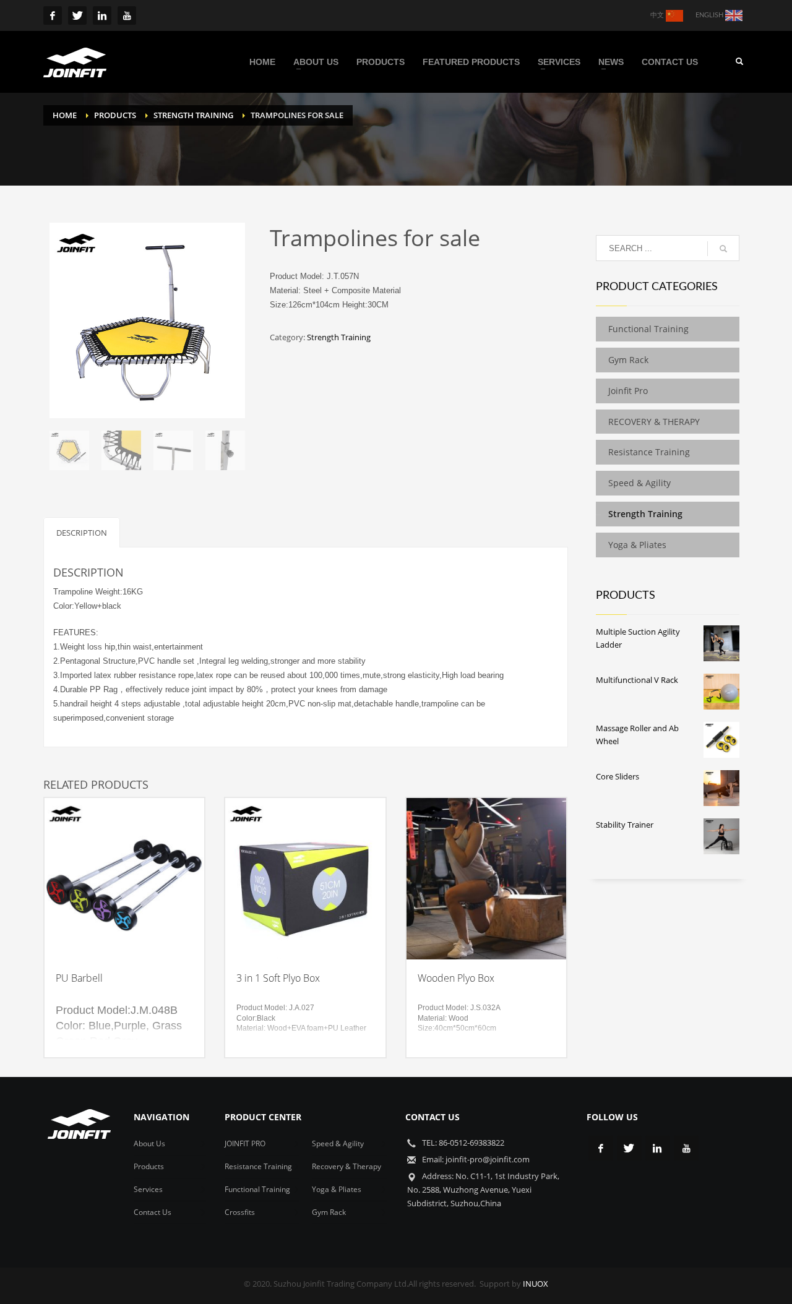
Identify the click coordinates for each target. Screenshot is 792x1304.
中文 (658, 15)
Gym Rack (628, 360)
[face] (52, 15)
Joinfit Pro (628, 391)
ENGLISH (710, 15)
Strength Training (339, 337)
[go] (723, 249)
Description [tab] (81, 532)
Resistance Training (649, 452)
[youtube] (127, 15)
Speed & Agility (639, 483)
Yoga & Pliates (637, 545)
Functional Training (648, 329)
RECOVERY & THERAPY (656, 421)
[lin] (102, 15)
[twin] (77, 15)
